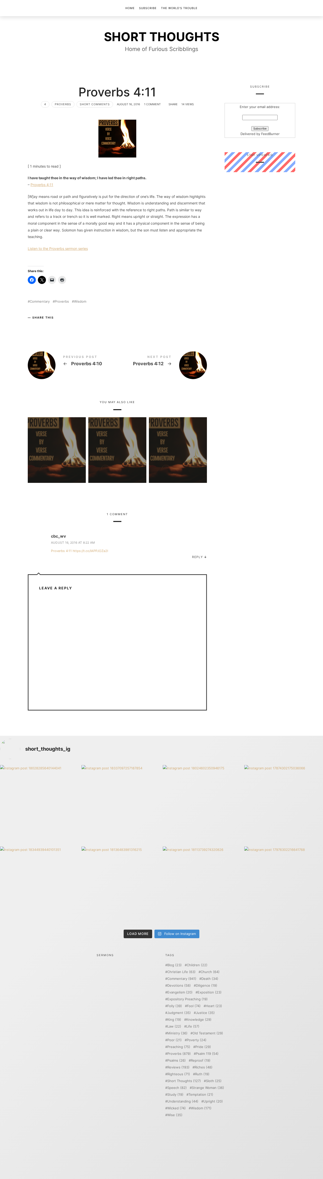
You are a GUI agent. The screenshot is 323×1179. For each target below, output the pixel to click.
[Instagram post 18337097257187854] (121, 804)
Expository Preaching (187, 999)
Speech (177, 1087)
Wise (174, 1115)
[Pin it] (52, 325)
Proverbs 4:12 (162, 365)
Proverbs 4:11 (42, 184)
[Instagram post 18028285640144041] (39, 804)
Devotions (179, 985)
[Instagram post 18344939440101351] (39, 886)
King (174, 1019)
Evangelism (180, 992)
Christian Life (181, 972)
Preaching (178, 1047)
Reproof (200, 1060)
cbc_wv (58, 536)
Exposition (210, 992)
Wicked (176, 1108)
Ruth (202, 1074)
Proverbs (63, 104)
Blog (174, 965)
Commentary (40, 301)
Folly (174, 1006)
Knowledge (198, 1019)
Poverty (196, 1040)
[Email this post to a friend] (62, 325)
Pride (203, 1047)
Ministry (177, 1033)
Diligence (206, 985)
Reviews (178, 1067)
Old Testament (208, 1033)
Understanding (182, 1101)
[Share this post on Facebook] (32, 325)
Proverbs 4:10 (72, 365)
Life (192, 1026)
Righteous (178, 1074)
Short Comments (95, 104)
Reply (197, 557)
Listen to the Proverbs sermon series (58, 248)
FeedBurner (270, 134)
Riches (203, 1067)
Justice (205, 1012)
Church (210, 972)
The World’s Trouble (179, 8)
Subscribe (148, 8)
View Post (57, 457)
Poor (174, 1040)
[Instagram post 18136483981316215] (121, 886)
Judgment (179, 1012)
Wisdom (80, 301)
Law (174, 1026)
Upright (213, 1101)
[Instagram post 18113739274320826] (202, 886)
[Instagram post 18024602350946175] (202, 804)
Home (130, 8)
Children (197, 965)
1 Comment (152, 104)
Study (175, 1094)
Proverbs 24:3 (117, 443)
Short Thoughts (184, 1081)
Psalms (176, 1060)
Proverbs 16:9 (178, 443)
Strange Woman (208, 1087)
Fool (194, 1006)
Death (209, 978)
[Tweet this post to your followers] (42, 325)
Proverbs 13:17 (57, 443)
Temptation (201, 1094)
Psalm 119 (207, 1053)
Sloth (214, 1081)
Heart (214, 1006)
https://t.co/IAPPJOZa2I (90, 551)
